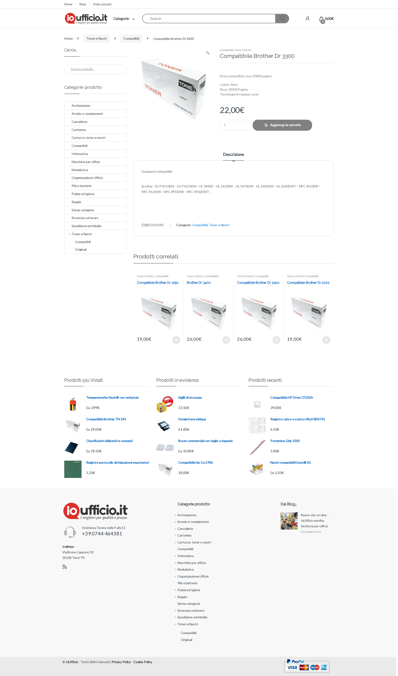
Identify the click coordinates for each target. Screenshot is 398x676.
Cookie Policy (142, 662)
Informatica (80, 154)
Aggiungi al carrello (285, 125)
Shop (82, 4)
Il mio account (102, 4)
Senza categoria (83, 210)
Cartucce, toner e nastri (88, 137)
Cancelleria (79, 122)
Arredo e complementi (87, 114)
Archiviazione (81, 105)
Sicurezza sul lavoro (85, 218)
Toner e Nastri (96, 38)
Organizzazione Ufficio (87, 178)
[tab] (233, 156)
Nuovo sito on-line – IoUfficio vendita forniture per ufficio (315, 520)
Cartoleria (79, 130)
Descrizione (233, 154)
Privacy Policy (121, 662)
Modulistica (80, 170)
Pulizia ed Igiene (83, 194)
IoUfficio (72, 662)
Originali (81, 249)
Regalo (76, 202)
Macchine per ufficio (86, 162)
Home (68, 4)
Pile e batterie (81, 186)
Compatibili (131, 38)
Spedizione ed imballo (87, 226)
